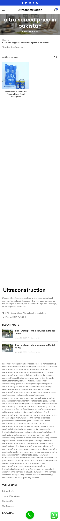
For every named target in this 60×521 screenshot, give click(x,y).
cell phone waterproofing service (39, 375)
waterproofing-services (28, 477)
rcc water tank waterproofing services (34, 400)
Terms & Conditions (11, 496)
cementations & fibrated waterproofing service (23, 378)
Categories (28, 32)
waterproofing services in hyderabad (37, 469)
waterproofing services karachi (25, 474)
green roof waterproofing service (31, 383)
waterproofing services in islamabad (18, 471)
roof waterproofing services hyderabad (28, 420)
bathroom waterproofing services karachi (28, 366)
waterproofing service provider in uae (28, 463)
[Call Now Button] (30, 515)
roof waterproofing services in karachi (37, 432)
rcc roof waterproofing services (23, 395)
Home (5, 40)
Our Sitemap (8, 506)
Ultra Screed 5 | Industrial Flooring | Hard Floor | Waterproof (16, 94)
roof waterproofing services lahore (32, 446)
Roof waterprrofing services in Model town (35, 332)
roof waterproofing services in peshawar (30, 440)
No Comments (34, 338)
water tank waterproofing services (26, 454)
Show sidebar (11, 57)
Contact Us (7, 501)
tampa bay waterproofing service (25, 452)
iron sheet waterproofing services (24, 389)
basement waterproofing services (17, 363)
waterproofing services (12, 466)
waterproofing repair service (23, 460)
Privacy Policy (8, 491)
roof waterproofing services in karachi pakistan (23, 435)
